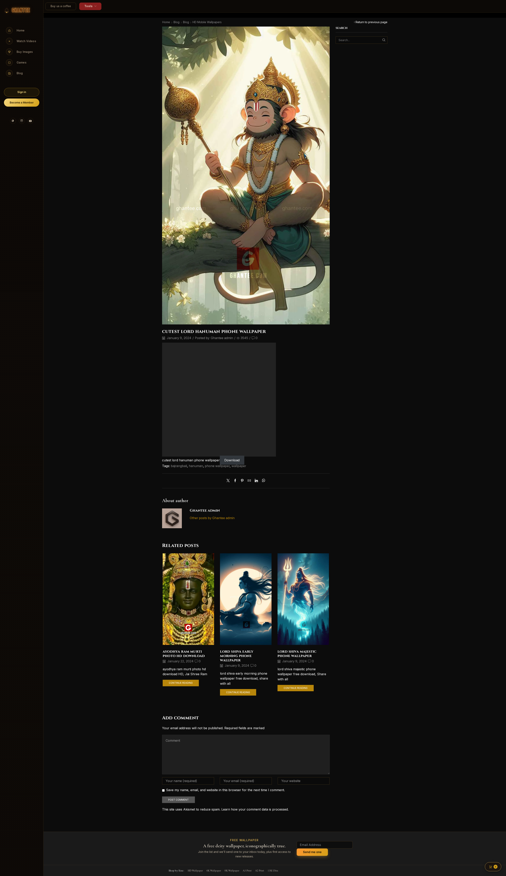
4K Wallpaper (213, 870)
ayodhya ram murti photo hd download (184, 653)
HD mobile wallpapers (207, 22)
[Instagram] (22, 121)
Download (232, 460)
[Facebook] (235, 480)
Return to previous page (371, 22)
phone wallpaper (217, 466)
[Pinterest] (13, 121)
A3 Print (247, 870)
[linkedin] (256, 480)
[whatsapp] (262, 480)
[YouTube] (30, 121)
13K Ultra (273, 870)
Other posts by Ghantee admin (212, 518)
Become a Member (22, 102)
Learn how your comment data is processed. (255, 809)
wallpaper (238, 466)
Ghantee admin (222, 338)
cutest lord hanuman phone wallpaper (191, 460)
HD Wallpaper (195, 870)
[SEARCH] (383, 40)
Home (166, 22)
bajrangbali (179, 466)
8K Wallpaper (232, 870)
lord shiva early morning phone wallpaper (236, 656)
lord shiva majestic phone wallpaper (297, 653)
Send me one (312, 852)
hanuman (196, 466)
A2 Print (259, 870)
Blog (176, 22)
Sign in (21, 92)
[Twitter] (229, 480)
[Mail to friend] (249, 480)
